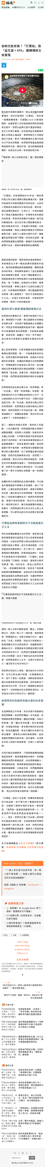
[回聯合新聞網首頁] (3, 3)
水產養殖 (25, 935)
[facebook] (31, 2)
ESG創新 (31, 7)
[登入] (39, 2)
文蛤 (15, 935)
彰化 (6, 935)
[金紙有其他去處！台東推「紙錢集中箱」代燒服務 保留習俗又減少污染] (9, 1073)
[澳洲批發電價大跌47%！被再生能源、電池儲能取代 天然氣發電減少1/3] (9, 1086)
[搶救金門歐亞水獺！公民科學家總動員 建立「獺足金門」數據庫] (9, 1053)
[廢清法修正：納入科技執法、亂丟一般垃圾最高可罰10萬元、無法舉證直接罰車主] (9, 1099)
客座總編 (6, 7)
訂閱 (32, 1158)
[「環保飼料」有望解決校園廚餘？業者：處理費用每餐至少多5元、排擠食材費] (9, 1112)
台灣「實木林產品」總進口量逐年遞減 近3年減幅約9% (30, 1123)
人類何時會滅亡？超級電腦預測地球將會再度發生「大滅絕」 (23, 924)
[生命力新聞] (22, 948)
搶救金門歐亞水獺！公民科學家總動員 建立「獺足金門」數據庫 (30, 1052)
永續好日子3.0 (18, 7)
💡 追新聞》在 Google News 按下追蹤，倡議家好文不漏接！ (23, 909)
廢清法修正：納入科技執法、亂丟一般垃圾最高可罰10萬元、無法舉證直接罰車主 (30, 1098)
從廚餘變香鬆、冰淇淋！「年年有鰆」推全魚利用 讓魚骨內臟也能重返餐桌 (29, 1012)
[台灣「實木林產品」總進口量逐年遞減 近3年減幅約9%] (9, 1124)
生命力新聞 (27, 843)
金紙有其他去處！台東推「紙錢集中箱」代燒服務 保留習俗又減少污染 (29, 1072)
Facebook (33, 884)
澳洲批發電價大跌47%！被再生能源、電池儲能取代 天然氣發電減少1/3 (30, 1085)
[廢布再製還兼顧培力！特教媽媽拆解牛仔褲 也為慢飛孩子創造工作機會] (9, 1025)
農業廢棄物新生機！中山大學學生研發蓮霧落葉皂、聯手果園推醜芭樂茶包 (30, 1039)
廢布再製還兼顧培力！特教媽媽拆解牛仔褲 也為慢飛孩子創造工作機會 (30, 1024)
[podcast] (35, 2)
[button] (42, 2)
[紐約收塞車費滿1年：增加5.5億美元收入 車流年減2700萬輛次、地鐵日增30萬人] (9, 1137)
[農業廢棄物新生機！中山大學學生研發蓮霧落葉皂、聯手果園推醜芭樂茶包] (9, 1040)
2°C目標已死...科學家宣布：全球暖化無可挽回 (23, 917)
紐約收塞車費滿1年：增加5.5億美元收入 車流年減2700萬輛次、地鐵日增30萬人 (30, 1136)
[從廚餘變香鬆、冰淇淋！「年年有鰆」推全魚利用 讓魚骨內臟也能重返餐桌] (9, 1013)
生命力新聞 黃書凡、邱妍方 (21, 59)
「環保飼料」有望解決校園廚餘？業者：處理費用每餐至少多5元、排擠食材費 (30, 1111)
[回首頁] (8, 3)
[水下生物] (4, 66)
